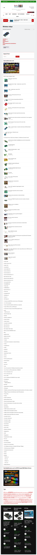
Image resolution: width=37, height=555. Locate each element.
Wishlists (5, 455)
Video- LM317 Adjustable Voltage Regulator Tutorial (16, 186)
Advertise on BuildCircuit (8, 317)
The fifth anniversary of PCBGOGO (9, 448)
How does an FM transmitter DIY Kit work (14, 94)
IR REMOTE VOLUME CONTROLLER (13, 163)
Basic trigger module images (8, 328)
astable (30, 494)
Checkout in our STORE (6, 47)
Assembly (5, 267)
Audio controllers (6, 270)
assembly (27, 494)
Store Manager (6, 440)
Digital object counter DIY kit (12, 78)
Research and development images (9, 401)
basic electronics (14, 495)
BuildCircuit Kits (6, 334)
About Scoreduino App (7, 313)
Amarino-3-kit (15, 492)
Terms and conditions (7, 442)
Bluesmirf (20, 495)
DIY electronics (16, 499)
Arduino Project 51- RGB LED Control (12, 132)
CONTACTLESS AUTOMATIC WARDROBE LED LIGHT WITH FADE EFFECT (19, 140)
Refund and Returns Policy (8, 399)
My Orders (5, 384)
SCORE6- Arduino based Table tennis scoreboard (11, 414)
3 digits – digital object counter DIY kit (14, 89)
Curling (5, 347)
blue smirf (24, 495)
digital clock (8, 499)
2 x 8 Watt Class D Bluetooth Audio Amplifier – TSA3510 (7, 533)
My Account (6, 381)
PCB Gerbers (6, 388)
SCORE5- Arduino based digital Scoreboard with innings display (13, 412)
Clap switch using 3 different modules (14, 209)
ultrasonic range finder (10, 503)
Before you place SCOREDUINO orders (10, 330)
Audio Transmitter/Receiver (8, 274)
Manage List (6, 460)
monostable (5, 502)
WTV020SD (16, 503)
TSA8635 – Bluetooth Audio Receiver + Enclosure (18, 524)
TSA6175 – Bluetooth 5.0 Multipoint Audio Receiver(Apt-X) (17, 543)
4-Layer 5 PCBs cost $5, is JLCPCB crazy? (10, 306)
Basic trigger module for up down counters (14, 103)
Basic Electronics (6, 276)
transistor (4, 503)
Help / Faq (5, 364)
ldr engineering (6, 379)
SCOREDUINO (22, 1)
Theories (5, 291)
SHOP (18, 1)
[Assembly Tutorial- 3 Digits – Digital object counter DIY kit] (11, 21)
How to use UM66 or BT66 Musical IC (14, 239)
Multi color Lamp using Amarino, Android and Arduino (16, 195)
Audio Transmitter (7, 272)
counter (27, 497)
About (33, 1)
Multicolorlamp (9, 502)
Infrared (6, 500)
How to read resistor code (8, 373)
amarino (10, 492)
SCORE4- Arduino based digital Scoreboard (10, 410)
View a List (6, 462)
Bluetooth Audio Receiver (8, 280)
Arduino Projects (6, 321)
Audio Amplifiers (6, 537)
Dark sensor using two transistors (13, 217)
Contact (31, 1)
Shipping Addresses (8, 382)
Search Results (6, 423)
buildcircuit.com (6, 338)
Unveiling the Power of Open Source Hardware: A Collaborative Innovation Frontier (16, 137)
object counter (24, 502)
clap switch (24, 497)
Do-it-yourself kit (6, 282)
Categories (10, 76)
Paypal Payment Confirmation (8, 386)
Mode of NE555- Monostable (12, 231)
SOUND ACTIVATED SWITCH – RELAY (14, 149)
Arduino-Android (22, 494)
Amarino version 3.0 (7, 263)
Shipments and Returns (7, 429)
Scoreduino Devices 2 (7, 416)
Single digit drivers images (8, 436)
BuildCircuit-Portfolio (7, 336)
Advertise (5, 315)
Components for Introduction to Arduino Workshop (11, 341)
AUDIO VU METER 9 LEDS (12, 158)
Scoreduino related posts (8, 418)
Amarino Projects (6, 319)
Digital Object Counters (7, 353)
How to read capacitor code (8, 371)
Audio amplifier (7, 495)
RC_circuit (30, 502)
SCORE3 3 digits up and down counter (9, 408)
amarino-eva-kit (20, 492)
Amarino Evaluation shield (25, 492)
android (30, 492)
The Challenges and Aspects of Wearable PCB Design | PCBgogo (14, 446)
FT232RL (30, 499)
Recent (5, 76)
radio (28, 502)
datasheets (5, 351)
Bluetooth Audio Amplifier (8, 278)
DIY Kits (5, 356)
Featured (5, 362)
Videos (5, 297)
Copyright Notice (6, 345)
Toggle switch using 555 (12, 257)
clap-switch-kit (20, 497)
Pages (13, 76)
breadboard (16, 497)
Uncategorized (6, 293)
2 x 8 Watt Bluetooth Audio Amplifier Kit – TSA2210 (7, 547)
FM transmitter (26, 499)
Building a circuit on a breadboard (13, 204)
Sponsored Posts (6, 289)
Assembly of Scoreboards (8, 323)
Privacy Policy (6, 393)
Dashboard (5, 349)
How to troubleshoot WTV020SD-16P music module (12, 377)
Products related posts (7, 397)
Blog (4, 332)
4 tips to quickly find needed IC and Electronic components (13, 304)
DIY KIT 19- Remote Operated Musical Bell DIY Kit (15, 99)
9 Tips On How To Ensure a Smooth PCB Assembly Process (13, 308)
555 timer (6, 492)
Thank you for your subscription (9, 444)
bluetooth (28, 495)
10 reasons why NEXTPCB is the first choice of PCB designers (13, 301)
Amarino (5, 261)
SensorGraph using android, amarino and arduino (15, 190)
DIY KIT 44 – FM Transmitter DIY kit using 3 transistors (16, 107)
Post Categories (26, 1)
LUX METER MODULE (11, 144)
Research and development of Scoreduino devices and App (13, 403)
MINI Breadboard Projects (26, 500)
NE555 (20, 502)
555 (4, 492)
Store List (5, 438)
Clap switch (10, 172)
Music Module (17, 502)
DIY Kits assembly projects (8, 358)
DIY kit (21, 499)
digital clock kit (12, 499)
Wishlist (5, 451)
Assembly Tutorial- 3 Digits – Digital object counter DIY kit (21, 20)
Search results (6, 427)
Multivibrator (13, 502)
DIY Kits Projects (6, 360)
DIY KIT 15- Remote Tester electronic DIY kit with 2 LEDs (28, 551)
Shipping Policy (6, 431)
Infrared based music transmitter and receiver (15, 226)
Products (5, 285)
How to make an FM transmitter (13, 176)
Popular (7, 76)
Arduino (5, 265)
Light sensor (18, 500)
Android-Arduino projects (9, 494)
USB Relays (6, 295)
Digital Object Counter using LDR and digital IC (15, 213)
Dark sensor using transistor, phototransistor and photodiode (17, 222)
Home (16, 1)
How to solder (6, 375)
